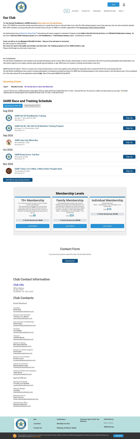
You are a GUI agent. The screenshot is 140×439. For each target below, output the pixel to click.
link (40, 73)
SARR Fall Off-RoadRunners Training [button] (30, 116)
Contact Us (86, 11)
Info (66, 11)
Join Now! (32, 226)
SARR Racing (109, 427)
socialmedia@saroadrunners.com (24, 360)
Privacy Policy (36, 436)
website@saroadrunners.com (23, 392)
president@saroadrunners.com (23, 311)
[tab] (13, 106)
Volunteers (97, 11)
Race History (108, 423)
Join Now (75, 11)
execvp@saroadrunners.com (22, 318)
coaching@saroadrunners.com (23, 385)
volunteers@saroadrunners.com (23, 367)
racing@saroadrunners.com (22, 346)
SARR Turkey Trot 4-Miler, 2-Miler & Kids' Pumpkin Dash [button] (38, 169)
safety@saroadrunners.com (22, 374)
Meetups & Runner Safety (66, 428)
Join (113, 4)
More (121, 11)
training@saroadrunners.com (22, 353)
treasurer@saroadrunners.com (23, 339)
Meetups (24, 41)
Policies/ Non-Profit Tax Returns (89, 420)
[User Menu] (124, 4)
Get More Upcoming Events (18, 180)
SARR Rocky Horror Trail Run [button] (27, 155)
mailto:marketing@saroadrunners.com (25, 399)
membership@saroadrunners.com (24, 325)
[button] (129, 118)
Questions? (70, 261)
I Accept (118, 436)
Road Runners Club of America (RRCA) (92, 28)
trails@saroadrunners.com (22, 406)
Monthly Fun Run (110, 11)
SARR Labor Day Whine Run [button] (26, 140)
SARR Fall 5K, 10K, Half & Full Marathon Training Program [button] (39, 126)
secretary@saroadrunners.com (23, 332)
